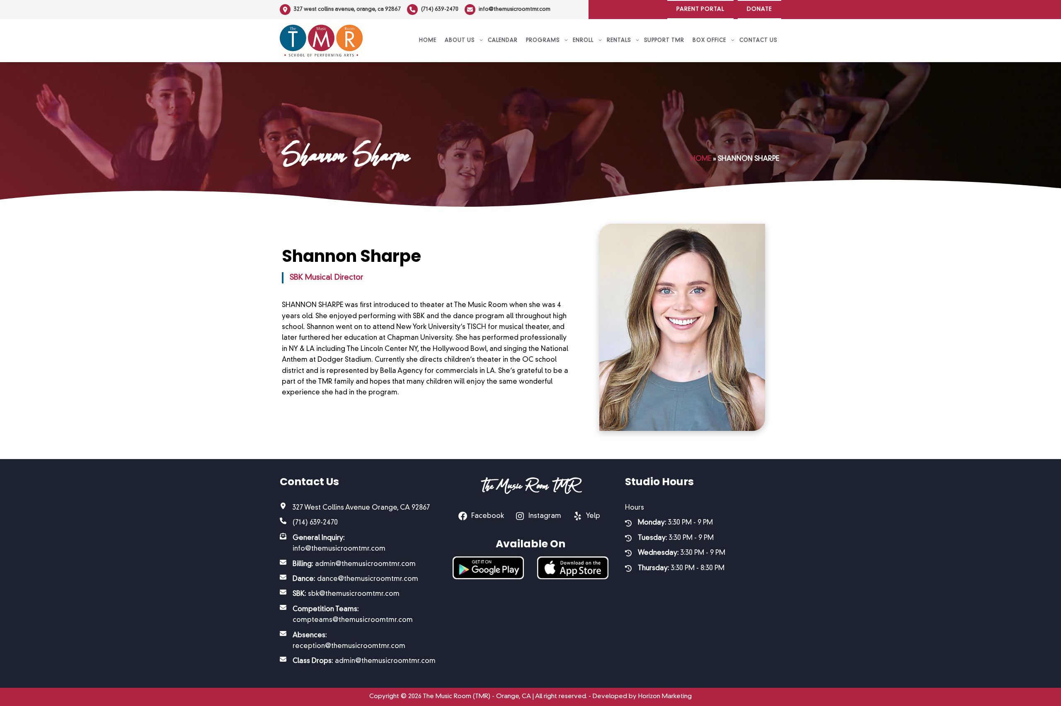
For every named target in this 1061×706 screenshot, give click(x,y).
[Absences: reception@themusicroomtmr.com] (358, 641)
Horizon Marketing (665, 697)
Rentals (619, 40)
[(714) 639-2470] (432, 9)
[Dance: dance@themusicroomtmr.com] (349, 579)
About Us (460, 40)
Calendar (503, 40)
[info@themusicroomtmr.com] (507, 9)
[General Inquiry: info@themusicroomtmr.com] (358, 544)
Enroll (583, 40)
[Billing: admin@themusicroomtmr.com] (348, 564)
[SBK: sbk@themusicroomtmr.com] (340, 594)
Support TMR (664, 40)
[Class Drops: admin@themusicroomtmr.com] (358, 661)
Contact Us (758, 40)
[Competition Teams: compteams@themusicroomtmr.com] (358, 615)
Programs (543, 40)
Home (427, 40)
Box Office (709, 40)
